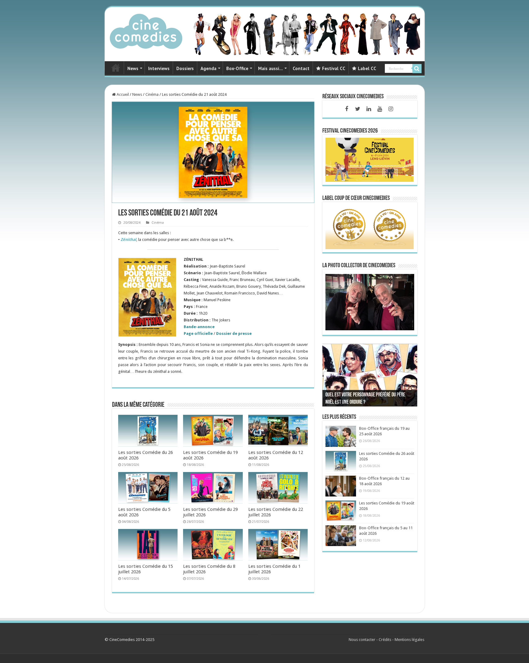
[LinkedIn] (368, 109)
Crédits (385, 639)
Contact (301, 68)
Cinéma (152, 94)
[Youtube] (380, 109)
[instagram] (391, 109)
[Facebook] (346, 109)
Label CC (367, 68)
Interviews (159, 68)
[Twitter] (357, 109)
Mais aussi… (270, 68)
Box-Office (237, 68)
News (132, 68)
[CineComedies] (146, 30)
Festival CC (333, 68)
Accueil (122, 94)
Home (116, 67)
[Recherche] (417, 68)
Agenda (208, 68)
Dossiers (185, 68)
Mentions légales (409, 639)
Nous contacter (362, 639)
